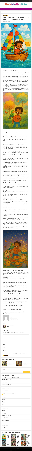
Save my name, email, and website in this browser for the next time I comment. (16, 353)
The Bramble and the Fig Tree (6, 384)
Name (4, 344)
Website (4, 350)
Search (3, 369)
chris (4, 21)
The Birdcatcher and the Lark (6, 381)
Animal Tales (3, 410)
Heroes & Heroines (4, 418)
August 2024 (3, 399)
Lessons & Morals (4, 422)
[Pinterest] (30, 1)
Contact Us (14, 448)
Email (4, 347)
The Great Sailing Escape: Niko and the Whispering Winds (10, 377)
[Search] (30, 9)
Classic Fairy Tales (4, 413)
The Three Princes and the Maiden (7, 379)
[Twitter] (29, 1)
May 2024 (3, 404)
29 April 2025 (7, 21)
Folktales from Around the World (6, 415)
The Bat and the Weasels (5, 382)
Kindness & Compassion (5, 420)
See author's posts (13, 319)
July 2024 (3, 401)
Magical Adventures (5, 15)
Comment (4, 333)
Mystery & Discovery (5, 425)
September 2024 (4, 397)
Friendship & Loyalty (5, 417)
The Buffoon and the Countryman (28, 442)
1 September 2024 (27, 439)
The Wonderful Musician (26, 363)
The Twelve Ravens (10, 363)
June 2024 (3, 402)
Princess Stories (4, 427)
